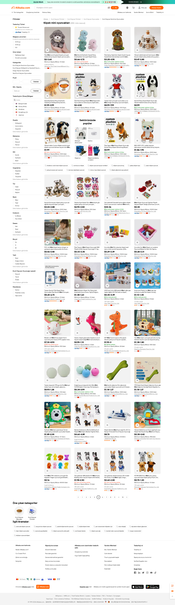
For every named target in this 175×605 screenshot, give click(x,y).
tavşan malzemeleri (135, 531)
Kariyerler (19, 561)
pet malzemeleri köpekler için (104, 526)
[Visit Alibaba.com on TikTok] (155, 572)
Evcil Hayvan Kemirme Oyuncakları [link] (113, 19)
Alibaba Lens (26, 587)
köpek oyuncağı (96, 531)
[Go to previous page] (78, 497)
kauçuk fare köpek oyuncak (43, 526)
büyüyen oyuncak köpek (23, 535)
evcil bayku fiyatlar (80, 531)
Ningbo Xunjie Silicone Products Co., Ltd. (87, 395)
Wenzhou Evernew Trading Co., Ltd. (55, 394)
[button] (109, 7)
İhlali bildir (107, 569)
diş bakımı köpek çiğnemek (139, 526)
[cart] (133, 8)
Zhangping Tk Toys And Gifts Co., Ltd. (116, 394)
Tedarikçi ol (137, 549)
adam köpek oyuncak (152, 165)
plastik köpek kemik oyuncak (65, 526)
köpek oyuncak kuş (118, 165)
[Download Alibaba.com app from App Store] (138, 587)
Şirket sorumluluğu (21, 557)
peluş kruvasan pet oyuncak (55, 170)
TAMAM (36, 81)
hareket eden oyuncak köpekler (115, 531)
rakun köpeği (122, 526)
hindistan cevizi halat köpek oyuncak (57, 165)
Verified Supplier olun (140, 561)
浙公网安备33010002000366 (120, 602)
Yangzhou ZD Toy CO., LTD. (82, 211)
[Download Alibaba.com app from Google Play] (152, 587)
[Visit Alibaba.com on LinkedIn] (139, 572)
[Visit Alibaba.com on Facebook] (135, 572)
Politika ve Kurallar (50, 569)
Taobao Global (95, 596)
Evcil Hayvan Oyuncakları (91, 19)
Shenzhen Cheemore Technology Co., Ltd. (57, 351)
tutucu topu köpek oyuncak (98, 170)
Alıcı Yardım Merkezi (110, 549)
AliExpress (58, 596)
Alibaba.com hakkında (23, 545)
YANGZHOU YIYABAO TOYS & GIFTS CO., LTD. (147, 111)
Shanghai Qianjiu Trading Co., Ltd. (54, 299)
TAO (103, 596)
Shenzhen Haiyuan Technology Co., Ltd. (146, 487)
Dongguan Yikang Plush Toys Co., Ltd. (146, 154)
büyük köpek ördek (84, 526)
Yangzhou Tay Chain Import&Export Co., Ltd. (57, 66)
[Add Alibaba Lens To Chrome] (43, 587)
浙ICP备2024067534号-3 (139, 602)
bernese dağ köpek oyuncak (76, 170)
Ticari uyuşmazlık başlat (111, 557)
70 (122, 497)
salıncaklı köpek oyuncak (23, 526)
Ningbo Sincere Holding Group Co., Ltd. (116, 351)
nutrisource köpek (79, 165)
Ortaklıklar (137, 565)
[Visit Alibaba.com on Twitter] (143, 572)
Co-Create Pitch (21, 553)
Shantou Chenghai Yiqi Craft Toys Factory (147, 438)
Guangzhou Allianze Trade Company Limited (57, 487)
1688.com (67, 596)
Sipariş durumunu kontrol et (142, 557)
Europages (117, 596)
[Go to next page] (127, 497)
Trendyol (109, 596)
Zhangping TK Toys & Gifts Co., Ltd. (145, 211)
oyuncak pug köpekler (41, 531)
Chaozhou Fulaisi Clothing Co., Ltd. (85, 299)
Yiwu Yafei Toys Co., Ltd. (111, 303)
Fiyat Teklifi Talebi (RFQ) (82, 556)
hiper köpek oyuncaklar (22, 531)
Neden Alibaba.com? (22, 549)
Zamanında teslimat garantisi (54, 557)
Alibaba (46, 19)
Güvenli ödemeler (50, 549)
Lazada (87, 596)
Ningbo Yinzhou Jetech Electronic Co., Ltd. (117, 213)
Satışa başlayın (138, 553)
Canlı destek (108, 553)
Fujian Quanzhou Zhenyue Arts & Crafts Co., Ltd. (117, 65)
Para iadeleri (108, 561)
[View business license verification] (106, 602)
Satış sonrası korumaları (52, 561)
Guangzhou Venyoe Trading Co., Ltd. (85, 488)
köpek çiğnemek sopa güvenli (120, 170)
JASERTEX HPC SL (110, 438)
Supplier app (84, 587)
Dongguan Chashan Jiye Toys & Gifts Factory (87, 65)
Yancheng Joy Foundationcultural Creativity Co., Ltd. (57, 109)
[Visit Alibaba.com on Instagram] (147, 572)
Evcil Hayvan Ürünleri (57, 19)
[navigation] (27, 258)
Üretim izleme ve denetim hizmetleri (56, 565)
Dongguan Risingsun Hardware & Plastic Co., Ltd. (57, 438)
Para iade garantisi (51, 553)
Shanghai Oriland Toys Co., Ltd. (143, 63)
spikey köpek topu (135, 165)
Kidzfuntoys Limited (80, 441)
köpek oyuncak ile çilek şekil (61, 531)
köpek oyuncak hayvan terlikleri (99, 165)
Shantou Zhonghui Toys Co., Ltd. (144, 349)
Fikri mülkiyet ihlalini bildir (112, 565)
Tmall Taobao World (77, 596)
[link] (172, 585)
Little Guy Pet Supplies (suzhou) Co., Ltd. (87, 346)
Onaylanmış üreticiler (81, 552)
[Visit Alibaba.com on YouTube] (151, 572)
